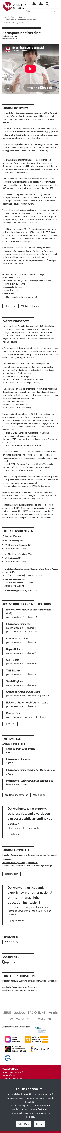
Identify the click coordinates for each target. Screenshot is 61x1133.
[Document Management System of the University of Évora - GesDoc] (19, 1012)
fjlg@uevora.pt (31, 862)
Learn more (17, 921)
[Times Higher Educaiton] (12, 1039)
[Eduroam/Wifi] (41, 1018)
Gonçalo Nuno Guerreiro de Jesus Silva (18, 865)
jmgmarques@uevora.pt (46, 855)
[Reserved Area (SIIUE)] (40, 3)
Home (4, 17)
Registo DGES (10, 962)
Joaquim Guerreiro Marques (23, 855)
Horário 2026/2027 (13, 941)
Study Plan (10, 306)
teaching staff (11, 873)
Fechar (39, 1124)
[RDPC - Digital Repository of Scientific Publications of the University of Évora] (11, 1018)
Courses (22, 17)
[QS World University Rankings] (36, 1039)
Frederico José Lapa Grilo (13, 862)
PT (27, 4)
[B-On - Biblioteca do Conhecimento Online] (49, 1018)
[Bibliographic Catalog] (20, 1018)
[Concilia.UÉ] (40, 1048)
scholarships (39, 794)
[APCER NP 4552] (8, 1058)
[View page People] (34, 3)
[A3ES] (40, 1029)
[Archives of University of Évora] (31, 1018)
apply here (10, 723)
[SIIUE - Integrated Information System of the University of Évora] (7, 1012)
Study (28, 11)
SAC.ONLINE (33, 990)
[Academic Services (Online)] (36, 1012)
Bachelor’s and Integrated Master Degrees (22, 20)
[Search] (47, 3)
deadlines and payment (16, 794)
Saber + (14, 834)
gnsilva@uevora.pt (44, 865)
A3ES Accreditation (30, 306)
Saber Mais (23, 1124)
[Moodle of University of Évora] (53, 1012)
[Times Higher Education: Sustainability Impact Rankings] (15, 1048)
